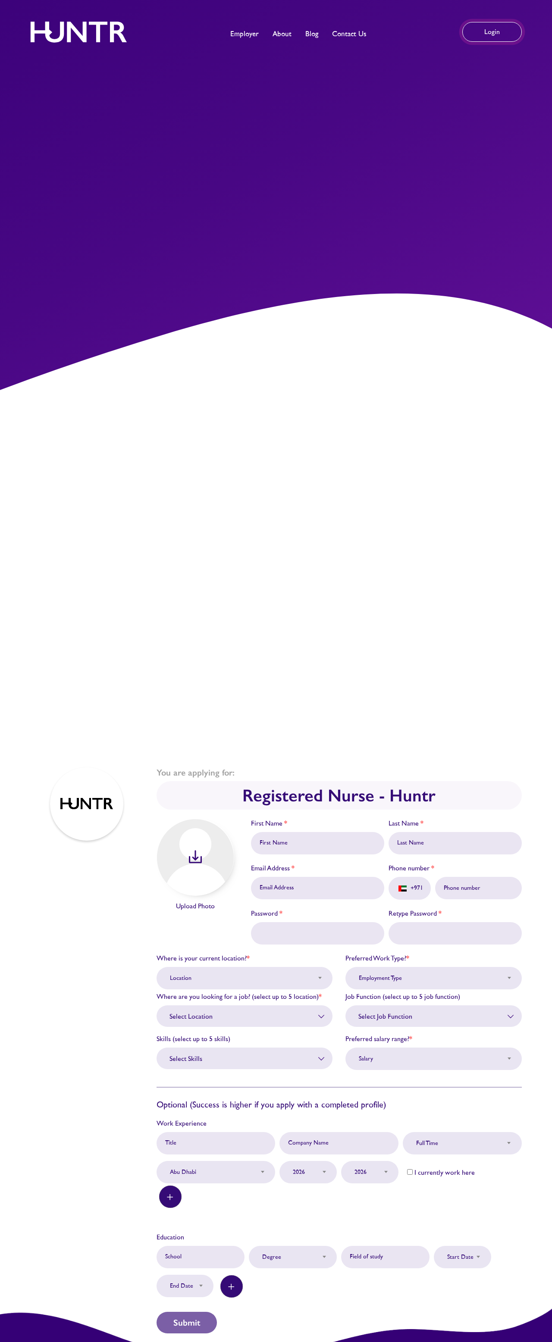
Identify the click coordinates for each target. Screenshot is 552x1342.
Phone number (411, 868)
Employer (244, 34)
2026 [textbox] (299, 1172)
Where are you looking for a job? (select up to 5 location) (239, 996)
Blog (311, 34)
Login (492, 31)
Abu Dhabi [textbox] (183, 1172)
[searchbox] (248, 1016)
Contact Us (349, 34)
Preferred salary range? (378, 1038)
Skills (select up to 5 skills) (193, 1038)
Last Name (406, 823)
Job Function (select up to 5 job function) (402, 996)
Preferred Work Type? (377, 958)
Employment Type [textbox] (380, 978)
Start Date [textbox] (460, 1257)
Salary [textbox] (366, 1059)
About (282, 34)
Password (266, 913)
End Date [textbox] (181, 1286)
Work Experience (182, 1123)
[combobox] (245, 973)
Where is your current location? (203, 958)
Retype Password (415, 913)
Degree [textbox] (271, 1257)
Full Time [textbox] (427, 1143)
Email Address (273, 868)
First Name (269, 823)
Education (170, 1237)
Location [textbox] (180, 978)
